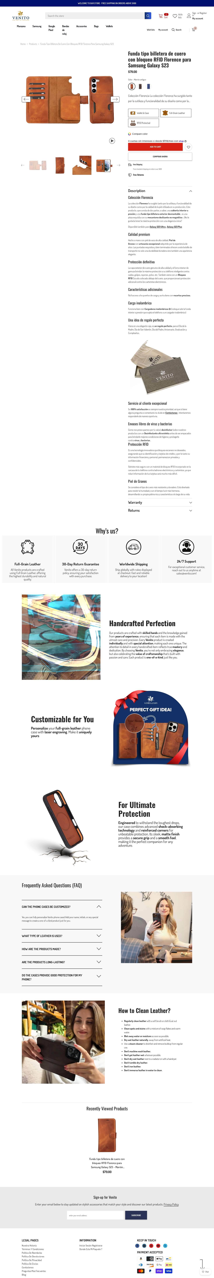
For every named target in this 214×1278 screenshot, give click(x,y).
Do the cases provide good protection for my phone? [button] (52, 977)
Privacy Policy (171, 1204)
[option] (71, 99)
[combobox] (95, 15)
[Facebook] (137, 1246)
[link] (27, 559)
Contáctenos (171, 412)
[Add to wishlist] (188, 147)
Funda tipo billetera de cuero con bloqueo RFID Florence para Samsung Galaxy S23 (107, 1163)
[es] (186, 30)
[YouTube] (158, 1246)
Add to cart (155, 146)
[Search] (98, 15)
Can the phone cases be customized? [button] (46, 907)
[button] (26, 99)
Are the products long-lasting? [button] (43, 962)
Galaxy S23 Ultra (158, 226)
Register (203, 13)
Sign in (194, 14)
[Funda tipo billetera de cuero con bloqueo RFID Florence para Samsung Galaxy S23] (107, 1135)
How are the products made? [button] (41, 949)
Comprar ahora (160, 156)
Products (33, 43)
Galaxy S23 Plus (174, 226)
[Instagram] (144, 1246)
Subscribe (136, 1215)
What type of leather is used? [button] (42, 936)
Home (23, 43)
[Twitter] (165, 1246)
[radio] (131, 86)
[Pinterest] (151, 1246)
